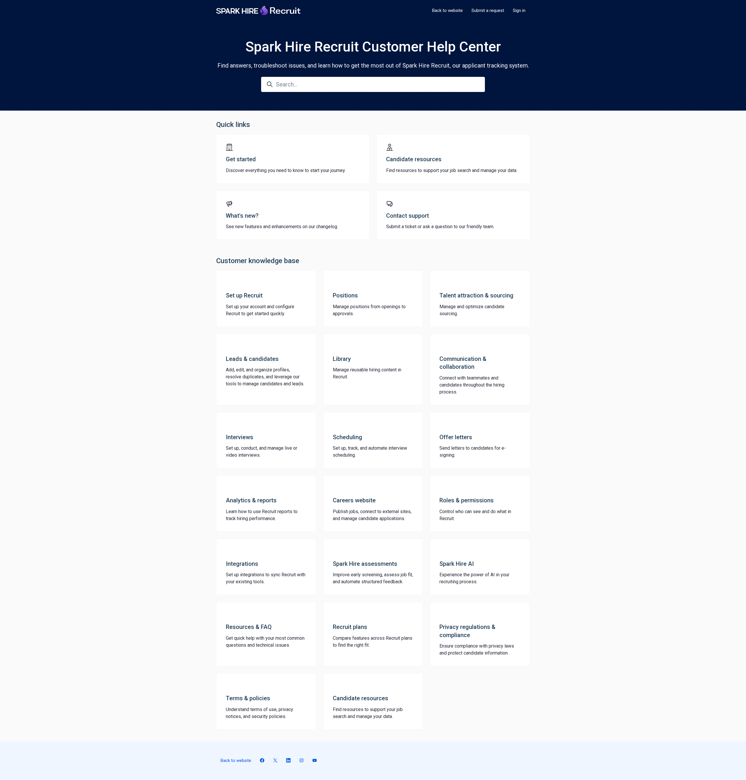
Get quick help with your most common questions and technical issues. (265, 641)
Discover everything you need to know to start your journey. (286, 170)
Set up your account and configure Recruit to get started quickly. (260, 310)
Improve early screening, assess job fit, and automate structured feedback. (373, 578)
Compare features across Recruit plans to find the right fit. (372, 641)
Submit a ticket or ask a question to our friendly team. (440, 226)
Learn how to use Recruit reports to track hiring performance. (262, 515)
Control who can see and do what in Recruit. (475, 515)
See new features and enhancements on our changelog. (282, 226)
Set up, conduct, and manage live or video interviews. (261, 451)
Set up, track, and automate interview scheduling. (370, 451)
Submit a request (487, 10)
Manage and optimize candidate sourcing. (471, 310)
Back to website (447, 10)
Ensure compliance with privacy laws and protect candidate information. (476, 649)
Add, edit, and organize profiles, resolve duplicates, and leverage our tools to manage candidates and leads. (265, 377)
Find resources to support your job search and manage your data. (451, 170)
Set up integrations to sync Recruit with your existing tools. (265, 578)
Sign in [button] (519, 10)
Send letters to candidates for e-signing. (472, 451)
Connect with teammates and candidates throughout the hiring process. (471, 385)
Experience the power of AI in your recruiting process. (474, 578)
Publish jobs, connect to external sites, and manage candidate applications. (372, 515)
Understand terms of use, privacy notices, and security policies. (259, 713)
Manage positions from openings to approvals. (369, 310)
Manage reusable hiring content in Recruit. (367, 373)
